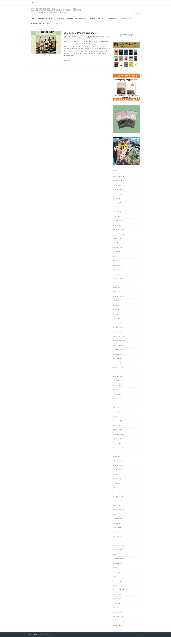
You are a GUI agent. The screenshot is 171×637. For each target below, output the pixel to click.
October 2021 (117, 292)
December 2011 (117, 550)
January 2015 (117, 421)
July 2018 (116, 372)
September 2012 (118, 518)
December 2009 (118, 616)
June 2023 (116, 203)
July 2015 (115, 398)
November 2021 (117, 287)
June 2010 (116, 594)
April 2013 (116, 487)
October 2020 (117, 345)
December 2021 (117, 283)
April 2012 (116, 536)
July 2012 (115, 523)
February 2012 (117, 545)
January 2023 (117, 225)
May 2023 (115, 207)
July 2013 (115, 474)
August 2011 (116, 563)
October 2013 (117, 461)
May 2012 (115, 532)
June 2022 (116, 256)
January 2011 (117, 585)
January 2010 (117, 612)
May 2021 (115, 314)
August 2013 (116, 469)
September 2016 (118, 376)
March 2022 (116, 269)
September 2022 (118, 243)
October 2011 (117, 554)
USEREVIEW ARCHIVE (37, 24)
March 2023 (116, 216)
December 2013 (117, 452)
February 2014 (117, 447)
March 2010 (116, 603)
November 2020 (118, 340)
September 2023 (118, 189)
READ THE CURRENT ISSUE (46, 18)
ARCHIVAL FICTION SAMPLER (107, 18)
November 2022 (117, 234)
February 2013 (117, 496)
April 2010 (116, 598)
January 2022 (117, 278)
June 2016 (116, 385)
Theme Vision (47, 634)
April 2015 (116, 407)
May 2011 (115, 572)
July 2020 (116, 358)
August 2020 (116, 354)
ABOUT (33, 18)
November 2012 (117, 509)
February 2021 (117, 327)
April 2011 (116, 576)
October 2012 (117, 514)
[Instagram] (33, 2)
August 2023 (116, 194)
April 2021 (116, 318)
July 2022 (115, 252)
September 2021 (118, 296)
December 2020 (118, 336)
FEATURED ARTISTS (126, 18)
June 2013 (116, 478)
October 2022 (117, 238)
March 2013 (116, 492)
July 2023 (115, 198)
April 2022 (116, 265)
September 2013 (118, 465)
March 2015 (116, 412)
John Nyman (67, 36)
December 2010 (117, 590)
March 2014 (116, 443)
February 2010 (117, 607)
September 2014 (118, 434)
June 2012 (116, 527)
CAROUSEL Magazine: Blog (56, 9)
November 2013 (117, 456)
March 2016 (116, 394)
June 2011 (116, 567)
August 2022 (116, 247)
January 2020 (117, 367)
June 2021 (116, 309)
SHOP (49, 24)
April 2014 (116, 438)
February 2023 (117, 220)
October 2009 (117, 625)
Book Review (93, 36)
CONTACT (57, 24)
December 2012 (117, 505)
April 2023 (116, 211)
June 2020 (116, 363)
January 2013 (117, 501)
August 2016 (116, 381)
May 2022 (115, 260)
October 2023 (117, 185)
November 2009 (118, 621)
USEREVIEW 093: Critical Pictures (81, 33)
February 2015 (117, 416)
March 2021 (116, 323)
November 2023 (117, 180)
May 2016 (116, 389)
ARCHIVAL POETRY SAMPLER (85, 18)
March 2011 (116, 581)
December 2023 (117, 176)
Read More (67, 60)
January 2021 (117, 332)
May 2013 (115, 483)
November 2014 (117, 425)
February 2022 (117, 274)
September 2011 (117, 558)
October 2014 (117, 429)
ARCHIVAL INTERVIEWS (65, 18)
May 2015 (115, 403)
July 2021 (115, 305)
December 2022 (117, 229)
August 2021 (116, 300)
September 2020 (118, 349)
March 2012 (116, 541)
